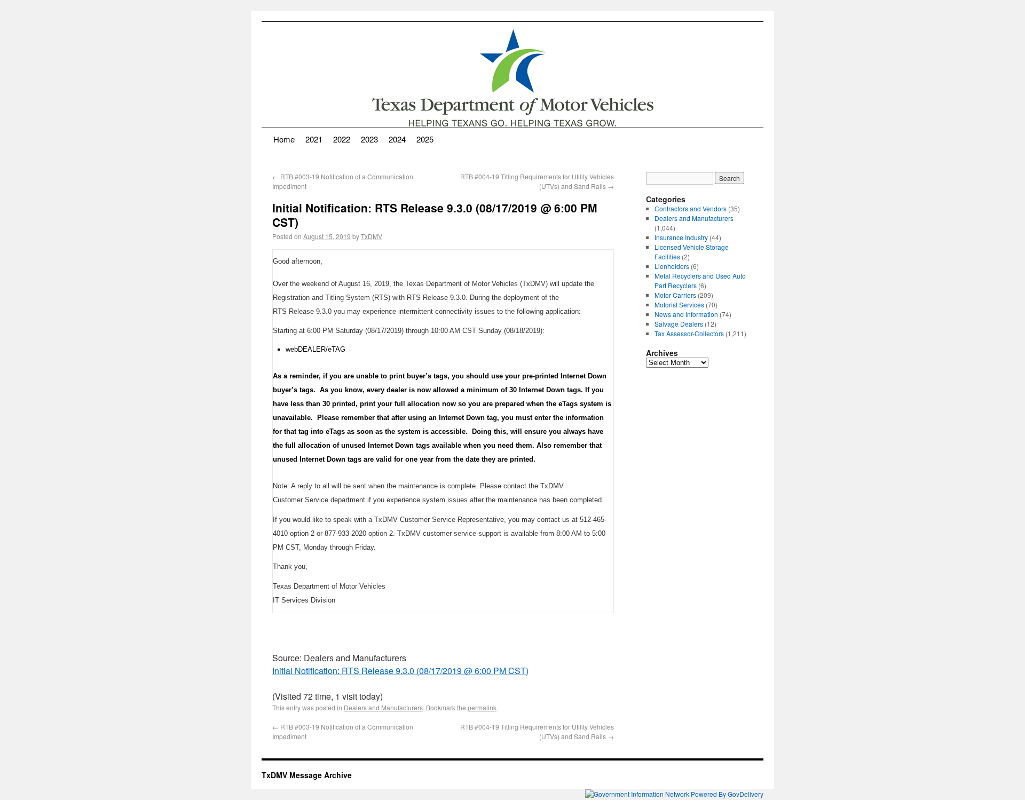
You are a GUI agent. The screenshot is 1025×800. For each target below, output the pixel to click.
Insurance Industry (681, 237)
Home (284, 139)
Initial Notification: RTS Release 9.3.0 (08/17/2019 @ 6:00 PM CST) (400, 670)
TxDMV (371, 236)
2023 (369, 139)
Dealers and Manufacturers (383, 707)
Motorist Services (679, 304)
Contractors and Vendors (691, 208)
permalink (482, 707)
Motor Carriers (675, 294)
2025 (424, 139)
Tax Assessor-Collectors (689, 333)
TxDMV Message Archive (307, 775)
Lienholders (672, 266)
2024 (397, 139)
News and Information (686, 314)
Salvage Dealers (679, 323)
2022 (341, 139)
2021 (313, 139)
